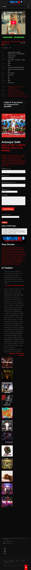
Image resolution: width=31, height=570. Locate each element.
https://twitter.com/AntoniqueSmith (15, 92)
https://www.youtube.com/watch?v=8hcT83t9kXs (15, 87)
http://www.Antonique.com (14, 90)
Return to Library (7, 37)
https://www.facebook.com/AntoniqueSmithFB (18, 96)
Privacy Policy (8, 562)
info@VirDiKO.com (8, 543)
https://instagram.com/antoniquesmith (16, 94)
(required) (6, 168)
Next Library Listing (19, 37)
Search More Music (6, 214)
